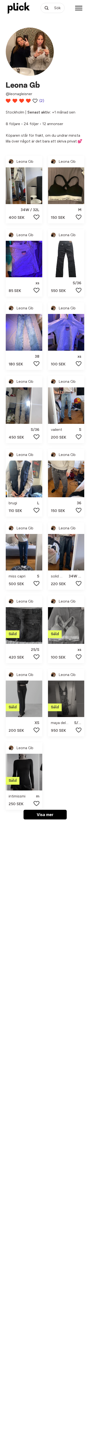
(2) (41, 100)
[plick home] (19, 8)
